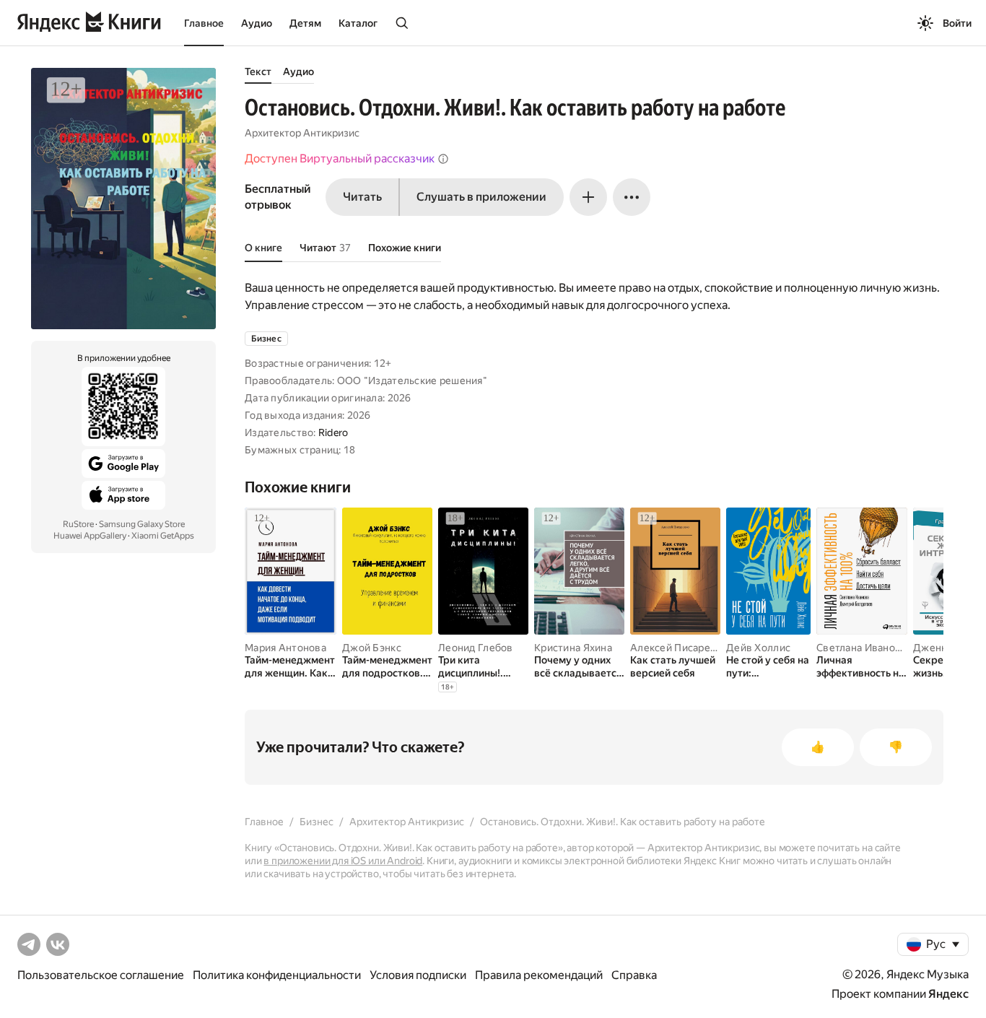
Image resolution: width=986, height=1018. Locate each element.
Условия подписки (418, 975)
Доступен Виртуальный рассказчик (340, 158)
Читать (362, 197)
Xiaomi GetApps (162, 536)
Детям (305, 23)
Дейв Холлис (758, 647)
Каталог (358, 23)
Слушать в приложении (481, 197)
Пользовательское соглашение (100, 975)
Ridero (333, 432)
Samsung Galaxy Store (142, 524)
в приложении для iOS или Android (342, 860)
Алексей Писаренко (679, 647)
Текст (258, 71)
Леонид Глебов (475, 647)
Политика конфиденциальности (277, 975)
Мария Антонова (285, 647)
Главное (204, 23)
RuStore (78, 524)
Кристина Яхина (573, 647)
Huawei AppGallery (89, 536)
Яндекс (948, 994)
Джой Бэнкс (371, 647)
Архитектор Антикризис (302, 133)
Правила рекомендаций (539, 975)
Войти (957, 23)
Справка (634, 975)
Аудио (256, 23)
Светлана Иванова (861, 647)
